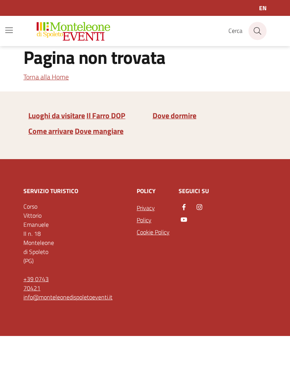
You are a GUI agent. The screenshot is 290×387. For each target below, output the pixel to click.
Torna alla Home (46, 77)
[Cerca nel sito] (257, 31)
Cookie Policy (153, 232)
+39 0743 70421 (36, 283)
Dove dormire (174, 115)
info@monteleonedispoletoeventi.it (68, 297)
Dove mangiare (99, 131)
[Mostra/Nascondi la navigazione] (9, 30)
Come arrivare (50, 131)
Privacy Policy (146, 213)
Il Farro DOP (105, 115)
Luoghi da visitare (56, 115)
